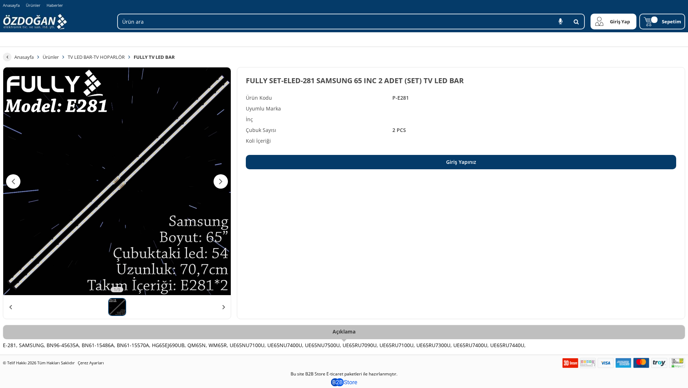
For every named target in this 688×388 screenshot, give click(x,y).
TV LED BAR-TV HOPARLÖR (96, 57)
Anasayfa (11, 5)
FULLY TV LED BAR (154, 57)
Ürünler (33, 5)
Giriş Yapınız (461, 161)
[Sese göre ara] (560, 21)
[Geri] (7, 57)
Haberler (55, 5)
